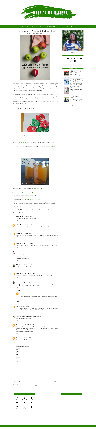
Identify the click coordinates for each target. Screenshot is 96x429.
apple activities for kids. (43, 135)
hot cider (48, 209)
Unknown (18, 324)
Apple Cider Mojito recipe (27, 192)
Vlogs (42, 26)
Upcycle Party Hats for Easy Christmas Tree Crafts (75, 72)
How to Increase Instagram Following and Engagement (76, 80)
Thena (17, 337)
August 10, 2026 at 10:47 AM (27, 346)
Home (22, 26)
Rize (17, 354)
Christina (18, 233)
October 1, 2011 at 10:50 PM (28, 252)
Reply (17, 220)
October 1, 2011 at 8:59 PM (25, 233)
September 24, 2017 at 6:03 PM (34, 282)
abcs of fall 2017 (19, 209)
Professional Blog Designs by (48, 425)
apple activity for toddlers (20, 142)
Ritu (17, 306)
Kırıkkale (18, 355)
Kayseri (17, 360)
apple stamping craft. (50, 146)
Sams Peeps (18, 216)
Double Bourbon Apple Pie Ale (33, 199)
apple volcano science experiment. (30, 138)
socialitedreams (19, 252)
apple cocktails (37, 209)
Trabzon (17, 349)
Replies (18, 290)
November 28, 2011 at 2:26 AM (25, 264)
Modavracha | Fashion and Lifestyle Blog (24, 331)
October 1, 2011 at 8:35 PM (26, 216)
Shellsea (17, 264)
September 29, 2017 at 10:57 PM (25, 337)
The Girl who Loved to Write (22, 316)
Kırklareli (18, 357)
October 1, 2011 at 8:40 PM (27, 224)
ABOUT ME (34, 26)
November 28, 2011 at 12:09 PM (28, 273)
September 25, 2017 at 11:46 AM (27, 324)
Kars (17, 361)
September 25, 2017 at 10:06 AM (24, 306)
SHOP (28, 26)
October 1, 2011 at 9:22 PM (27, 243)
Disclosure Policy (52, 26)
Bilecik (17, 351)
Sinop (17, 358)
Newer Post (23, 383)
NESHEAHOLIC (49, 420)
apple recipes (43, 209)
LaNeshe (18, 224)
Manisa (17, 352)
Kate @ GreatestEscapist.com (22, 282)
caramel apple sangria (30, 195)
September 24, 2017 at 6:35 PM (31, 293)
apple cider (31, 209)
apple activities (26, 209)
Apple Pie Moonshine (39, 188)
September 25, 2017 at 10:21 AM (34, 316)
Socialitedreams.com (24, 258)
